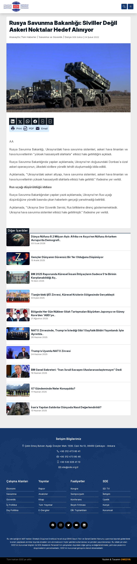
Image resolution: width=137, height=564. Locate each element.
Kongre (74, 488)
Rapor (42, 488)
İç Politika (11, 505)
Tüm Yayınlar (46, 505)
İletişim (106, 494)
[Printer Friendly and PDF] (29, 128)
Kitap (41, 499)
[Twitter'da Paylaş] (20, 121)
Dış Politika (12, 510)
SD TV (106, 488)
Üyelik (106, 499)
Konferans (76, 499)
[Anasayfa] (15, 6)
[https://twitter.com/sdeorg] (68, 525)
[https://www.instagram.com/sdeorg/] (60, 525)
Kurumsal (108, 510)
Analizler (43, 494)
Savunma (11, 494)
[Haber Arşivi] (124, 6)
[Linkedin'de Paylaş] (12, 121)
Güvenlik (11, 499)
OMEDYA (126, 559)
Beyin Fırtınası (78, 505)
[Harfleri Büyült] (42, 121)
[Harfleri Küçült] (50, 121)
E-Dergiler (44, 510)
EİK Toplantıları (79, 510)
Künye (106, 505)
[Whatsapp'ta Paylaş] (27, 121)
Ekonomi (11, 488)
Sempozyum (77, 494)
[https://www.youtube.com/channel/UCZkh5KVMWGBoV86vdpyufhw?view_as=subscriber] (76, 525)
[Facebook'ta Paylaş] (35, 121)
